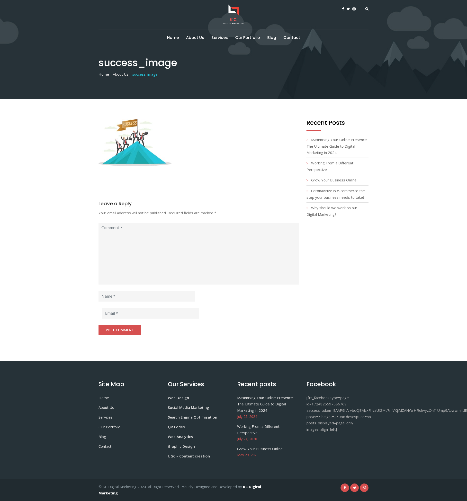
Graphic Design (181, 446)
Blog (271, 37)
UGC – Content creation (189, 456)
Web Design (178, 397)
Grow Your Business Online (334, 180)
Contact (291, 37)
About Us (195, 37)
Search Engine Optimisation (192, 417)
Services (219, 37)
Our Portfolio (247, 37)
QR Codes (176, 426)
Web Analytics (180, 436)
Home (173, 37)
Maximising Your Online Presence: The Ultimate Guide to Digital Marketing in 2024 (337, 146)
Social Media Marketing (188, 407)
